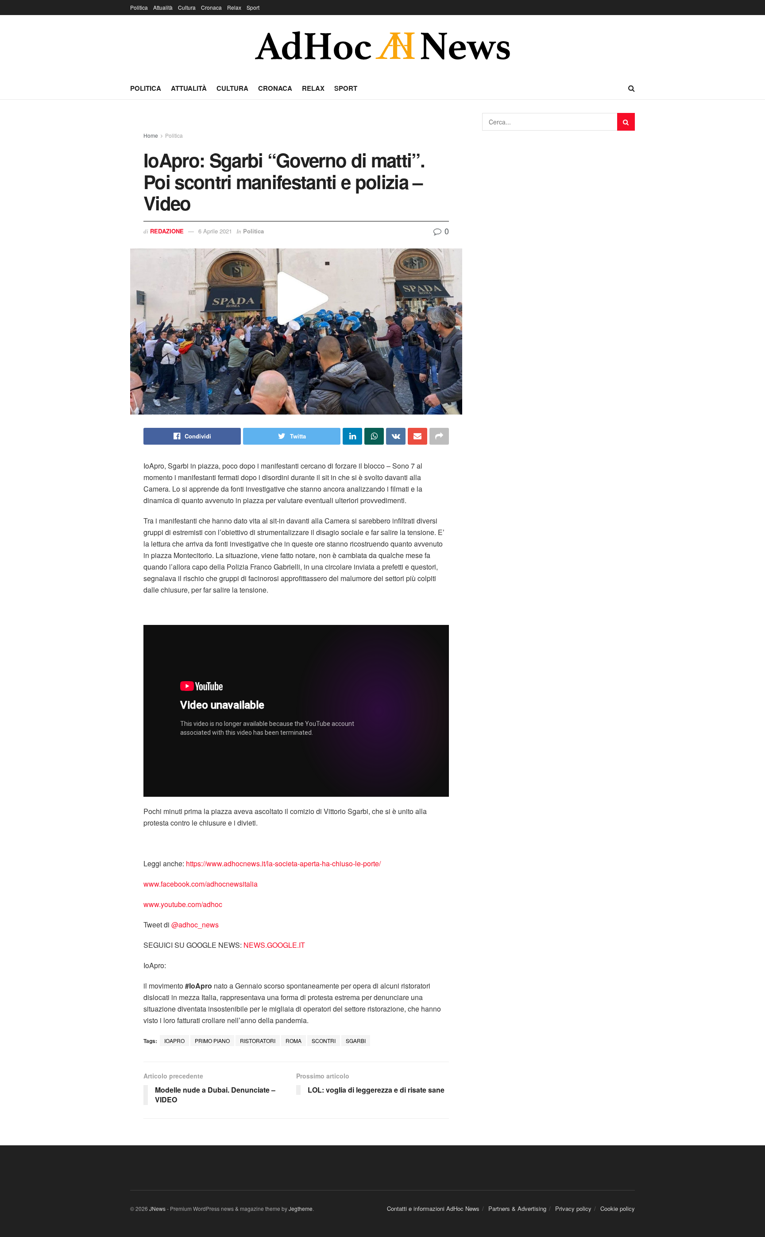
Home (150, 135)
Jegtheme (301, 1208)
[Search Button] (626, 122)
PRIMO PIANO (212, 1040)
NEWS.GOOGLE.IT (274, 945)
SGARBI (356, 1040)
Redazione (167, 231)
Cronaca (211, 7)
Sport (253, 7)
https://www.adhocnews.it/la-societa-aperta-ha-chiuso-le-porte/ (283, 863)
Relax (234, 7)
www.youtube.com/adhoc (182, 904)
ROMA (293, 1040)
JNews (157, 1208)
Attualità (163, 7)
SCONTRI (324, 1040)
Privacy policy (573, 1208)
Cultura (187, 7)
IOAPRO (174, 1040)
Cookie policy (617, 1208)
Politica (139, 7)
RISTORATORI (257, 1040)
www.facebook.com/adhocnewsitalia (200, 884)
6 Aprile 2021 (215, 231)
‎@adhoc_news (195, 924)
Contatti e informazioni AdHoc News (433, 1208)
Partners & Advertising (517, 1208)
